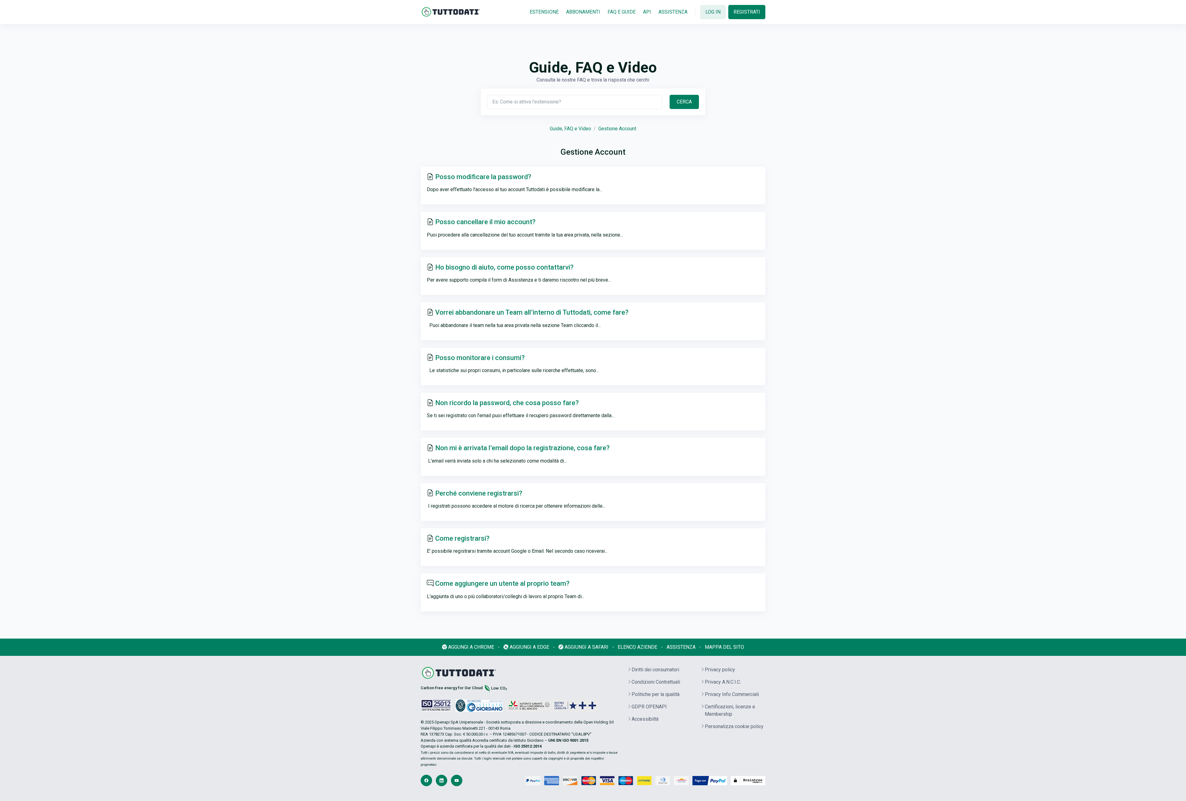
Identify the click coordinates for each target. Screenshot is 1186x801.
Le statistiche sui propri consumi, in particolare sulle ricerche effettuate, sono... (513, 370)
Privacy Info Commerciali (732, 694)
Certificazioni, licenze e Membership (730, 710)
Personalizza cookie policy (734, 726)
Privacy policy (720, 670)
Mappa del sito (724, 647)
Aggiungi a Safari (585, 647)
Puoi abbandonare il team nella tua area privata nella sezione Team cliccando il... (514, 325)
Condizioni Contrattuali (656, 682)
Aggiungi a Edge (528, 647)
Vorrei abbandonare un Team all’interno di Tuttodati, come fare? (532, 312)
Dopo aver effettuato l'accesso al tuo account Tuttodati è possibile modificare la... (514, 189)
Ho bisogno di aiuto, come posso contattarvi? (505, 267)
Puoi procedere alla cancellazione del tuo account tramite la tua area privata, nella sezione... (525, 235)
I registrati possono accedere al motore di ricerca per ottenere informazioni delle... (516, 506)
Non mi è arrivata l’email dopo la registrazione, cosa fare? (522, 448)
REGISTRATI (747, 12)
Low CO (499, 688)
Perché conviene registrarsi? (478, 493)
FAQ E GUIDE (622, 12)
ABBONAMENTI (583, 12)
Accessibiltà (645, 719)
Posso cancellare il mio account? (485, 222)
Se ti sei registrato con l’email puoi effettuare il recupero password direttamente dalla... (520, 415)
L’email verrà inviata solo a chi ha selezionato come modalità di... (497, 461)
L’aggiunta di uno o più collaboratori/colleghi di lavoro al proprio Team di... (505, 596)
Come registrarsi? (462, 538)
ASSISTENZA (673, 12)
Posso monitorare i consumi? (480, 358)
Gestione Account (617, 129)
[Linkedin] (441, 780)
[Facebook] (426, 780)
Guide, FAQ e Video (570, 129)
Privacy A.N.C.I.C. (723, 682)
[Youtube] (456, 780)
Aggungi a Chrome (470, 647)
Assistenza (681, 647)
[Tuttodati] (451, 11)
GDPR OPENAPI (649, 707)
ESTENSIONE (544, 12)
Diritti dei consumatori (655, 670)
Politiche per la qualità (655, 694)
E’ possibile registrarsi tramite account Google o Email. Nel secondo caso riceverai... (517, 551)
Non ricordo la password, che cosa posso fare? (507, 403)
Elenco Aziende (637, 647)
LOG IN (713, 12)
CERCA (684, 102)
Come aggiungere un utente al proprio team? (502, 583)
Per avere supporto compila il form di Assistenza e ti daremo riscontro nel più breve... (519, 280)
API (647, 12)
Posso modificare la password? (483, 177)
